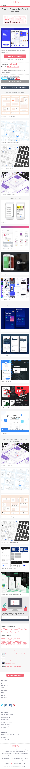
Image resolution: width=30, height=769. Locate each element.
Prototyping (3, 694)
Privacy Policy (22, 760)
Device (21, 629)
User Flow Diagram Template (7, 714)
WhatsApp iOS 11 (4, 712)
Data (11, 641)
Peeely (21, 70)
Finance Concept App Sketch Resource (15, 10)
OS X (21, 641)
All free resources (4, 683)
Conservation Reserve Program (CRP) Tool (15, 654)
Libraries (2, 687)
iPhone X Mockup (4, 721)
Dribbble (3, 72)
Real (9, 631)
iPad (14, 643)
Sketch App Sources (18, 758)
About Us (3, 695)
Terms (16, 760)
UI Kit (12, 638)
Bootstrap (4, 646)
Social (24, 643)
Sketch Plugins (4, 690)
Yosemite (4, 643)
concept (9, 66)
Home (2, 682)
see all (13, 651)
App (16, 638)
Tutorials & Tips (4, 688)
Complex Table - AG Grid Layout (13, 666)
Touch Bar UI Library (10, 663)
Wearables (16, 641)
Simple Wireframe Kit (5, 717)
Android (7, 638)
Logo (17, 631)
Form (13, 631)
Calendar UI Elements (5, 724)
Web (19, 638)
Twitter (8, 72)
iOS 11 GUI (3, 727)
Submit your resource (5, 699)
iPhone (9, 643)
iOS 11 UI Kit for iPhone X (6, 716)
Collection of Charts (5, 719)
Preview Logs (8, 660)
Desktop (4, 631)
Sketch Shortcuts (4, 685)
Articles (2, 692)
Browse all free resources (16, 675)
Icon (12, 629)
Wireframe (7, 629)
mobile (14, 64)
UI (2, 629)
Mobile (16, 629)
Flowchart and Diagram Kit (6, 726)
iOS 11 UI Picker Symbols (6, 722)
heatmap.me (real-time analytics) (18, 766)
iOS (3, 638)
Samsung (19, 643)
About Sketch (3, 697)
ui (10, 64)
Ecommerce (5, 641)
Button (26, 629)
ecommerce (16, 66)
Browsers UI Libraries (10, 657)
